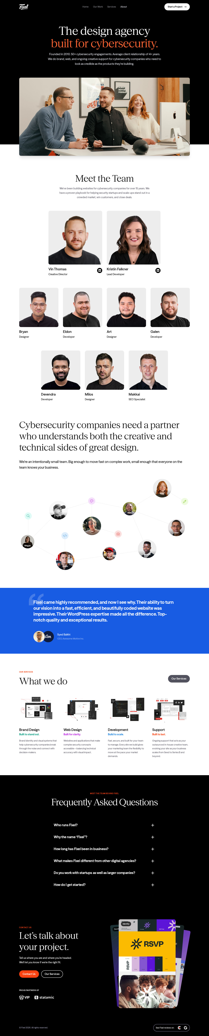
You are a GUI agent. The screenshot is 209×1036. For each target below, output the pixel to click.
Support (158, 730)
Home (85, 6)
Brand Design (29, 730)
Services (111, 6)
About (123, 6)
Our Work (98, 6)
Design (76, 730)
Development (118, 730)
